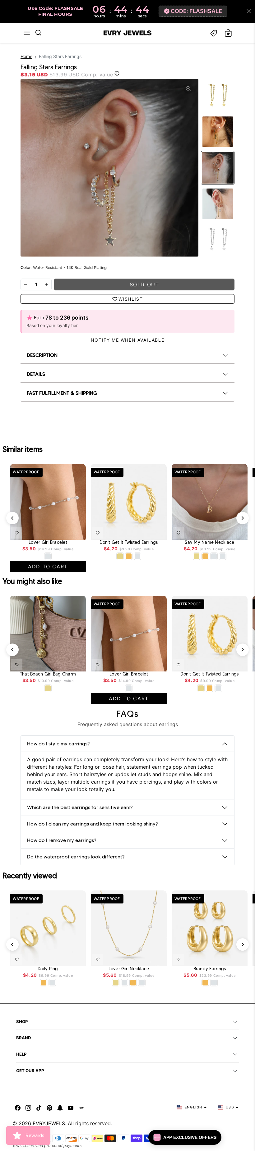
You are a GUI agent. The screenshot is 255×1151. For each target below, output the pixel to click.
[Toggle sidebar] (213, 33)
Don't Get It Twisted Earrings (129, 542)
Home (26, 56)
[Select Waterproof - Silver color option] (137, 556)
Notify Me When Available (127, 340)
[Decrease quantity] (25, 284)
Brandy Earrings (209, 968)
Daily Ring (48, 968)
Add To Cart (66, 532)
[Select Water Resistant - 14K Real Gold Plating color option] (120, 556)
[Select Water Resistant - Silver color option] (48, 556)
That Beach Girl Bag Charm (48, 674)
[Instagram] (28, 1107)
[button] (26, 33)
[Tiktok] (39, 1107)
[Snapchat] (60, 1107)
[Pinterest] (49, 1107)
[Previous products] (12, 518)
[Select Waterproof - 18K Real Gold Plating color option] (128, 556)
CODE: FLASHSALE (196, 11)
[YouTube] (70, 1107)
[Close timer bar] (248, 11)
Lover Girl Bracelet (48, 542)
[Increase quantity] (46, 284)
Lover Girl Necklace (129, 968)
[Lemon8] (81, 1107)
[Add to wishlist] (16, 533)
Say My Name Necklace (209, 542)
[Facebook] (17, 1107)
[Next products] (242, 518)
